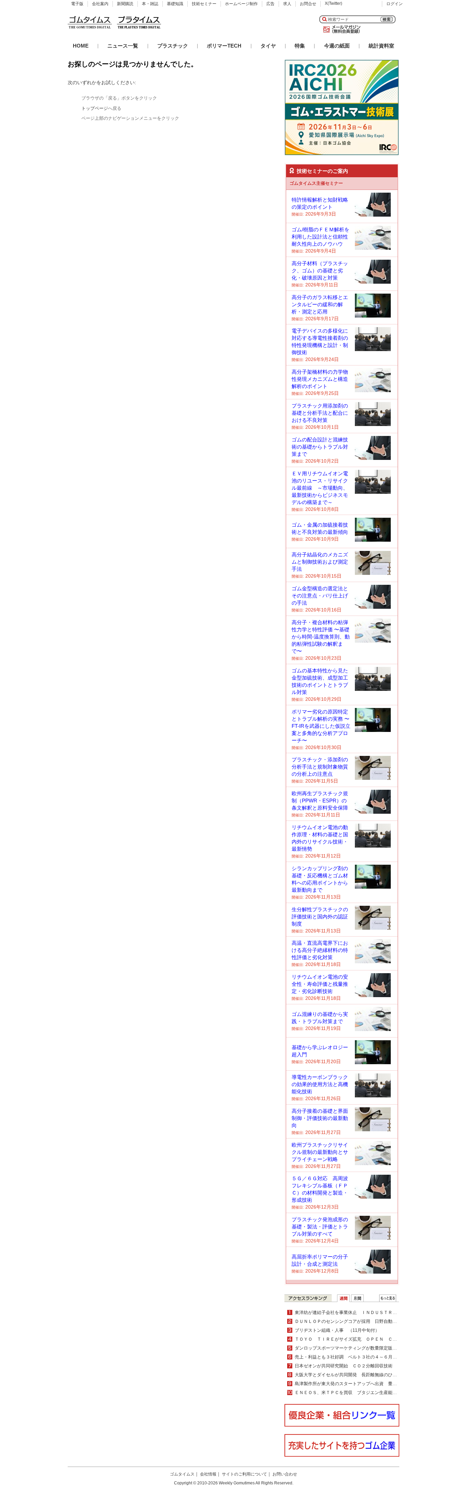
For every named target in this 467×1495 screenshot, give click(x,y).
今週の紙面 (337, 46)
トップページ (94, 108)
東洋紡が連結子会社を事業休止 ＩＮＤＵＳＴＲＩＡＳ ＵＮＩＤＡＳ (366, 1312)
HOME (81, 46)
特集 (300, 46)
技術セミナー (204, 3)
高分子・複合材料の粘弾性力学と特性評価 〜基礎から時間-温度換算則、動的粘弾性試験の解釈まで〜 (321, 636)
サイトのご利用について (244, 1474)
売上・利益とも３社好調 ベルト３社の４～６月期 (348, 1356)
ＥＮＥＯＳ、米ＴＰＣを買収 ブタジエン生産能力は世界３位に (359, 1392)
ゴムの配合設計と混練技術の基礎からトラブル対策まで (320, 447)
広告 (270, 3)
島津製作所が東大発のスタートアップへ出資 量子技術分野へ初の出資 (366, 1383)
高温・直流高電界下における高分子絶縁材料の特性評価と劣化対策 (320, 950)
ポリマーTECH (224, 46)
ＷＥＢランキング (387, 1298)
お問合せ (308, 3)
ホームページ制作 (241, 3)
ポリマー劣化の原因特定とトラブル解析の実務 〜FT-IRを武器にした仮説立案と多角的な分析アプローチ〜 (321, 726)
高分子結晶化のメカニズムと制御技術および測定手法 (320, 562)
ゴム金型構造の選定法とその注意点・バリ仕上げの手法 (320, 595)
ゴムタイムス (182, 1474)
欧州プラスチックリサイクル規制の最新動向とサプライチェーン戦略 (320, 1152)
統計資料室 (381, 46)
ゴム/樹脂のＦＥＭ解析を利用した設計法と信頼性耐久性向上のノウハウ (320, 237)
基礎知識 (175, 3)
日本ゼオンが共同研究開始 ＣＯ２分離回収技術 (343, 1365)
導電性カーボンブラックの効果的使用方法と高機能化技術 (320, 1084)
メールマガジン (340, 29)
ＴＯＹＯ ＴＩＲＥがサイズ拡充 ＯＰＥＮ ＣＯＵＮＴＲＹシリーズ (366, 1339)
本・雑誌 (150, 3)
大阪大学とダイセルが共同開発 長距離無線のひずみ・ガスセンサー (363, 1374)
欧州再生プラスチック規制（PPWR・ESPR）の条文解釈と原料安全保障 (320, 800)
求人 (287, 3)
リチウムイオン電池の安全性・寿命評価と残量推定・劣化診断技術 (320, 984)
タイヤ (268, 46)
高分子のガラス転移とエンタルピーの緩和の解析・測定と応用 (320, 304)
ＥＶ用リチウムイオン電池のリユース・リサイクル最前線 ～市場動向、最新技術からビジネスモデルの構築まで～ (320, 488)
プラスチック (172, 46)
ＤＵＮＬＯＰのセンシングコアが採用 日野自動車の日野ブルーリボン (366, 1321)
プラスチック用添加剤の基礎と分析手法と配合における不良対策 (320, 413)
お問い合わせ (284, 1474)
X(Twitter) (333, 3)
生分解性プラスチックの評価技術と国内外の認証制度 (320, 916)
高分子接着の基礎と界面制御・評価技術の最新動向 (320, 1118)
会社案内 (100, 3)
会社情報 (208, 1474)
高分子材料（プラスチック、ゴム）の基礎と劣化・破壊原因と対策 (320, 270)
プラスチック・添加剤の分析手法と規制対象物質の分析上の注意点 (320, 767)
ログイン (394, 3)
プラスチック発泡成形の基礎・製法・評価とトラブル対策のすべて (320, 1226)
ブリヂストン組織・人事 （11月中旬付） (337, 1330)
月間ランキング (357, 1298)
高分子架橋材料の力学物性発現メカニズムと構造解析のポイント (320, 379)
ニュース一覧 (122, 46)
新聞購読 (125, 3)
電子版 (77, 3)
